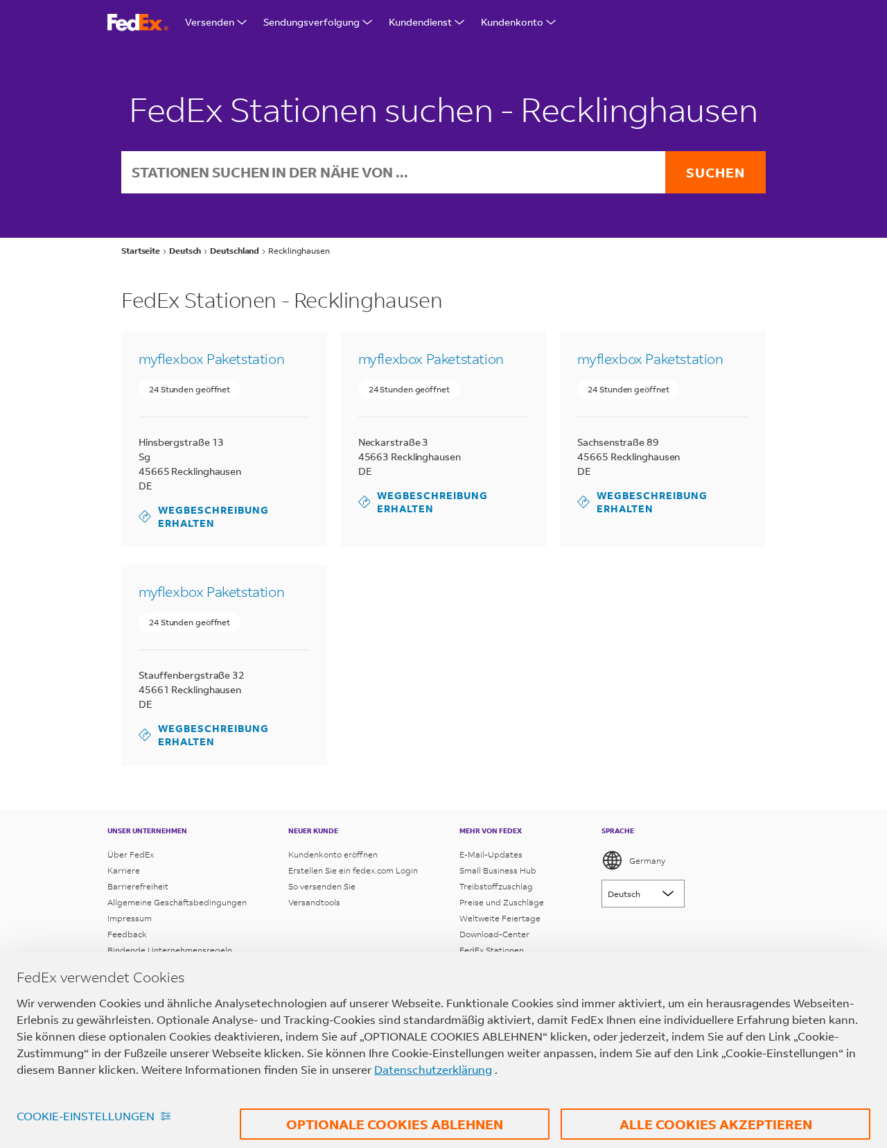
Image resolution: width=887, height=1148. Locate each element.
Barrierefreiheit (137, 886)
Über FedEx (130, 854)
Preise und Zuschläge (501, 902)
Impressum (129, 918)
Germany (647, 860)
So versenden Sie (321, 886)
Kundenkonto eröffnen (333, 854)
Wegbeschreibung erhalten (204, 516)
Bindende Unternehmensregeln (169, 950)
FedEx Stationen (491, 950)
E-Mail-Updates (490, 854)
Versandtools (314, 902)
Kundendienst (420, 21)
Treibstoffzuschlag (496, 886)
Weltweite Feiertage (500, 918)
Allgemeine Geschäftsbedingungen (177, 902)
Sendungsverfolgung (311, 21)
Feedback (127, 934)
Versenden (209, 21)
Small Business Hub (497, 870)
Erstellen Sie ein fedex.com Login (353, 870)
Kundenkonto (512, 21)
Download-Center (494, 934)
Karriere (123, 870)
